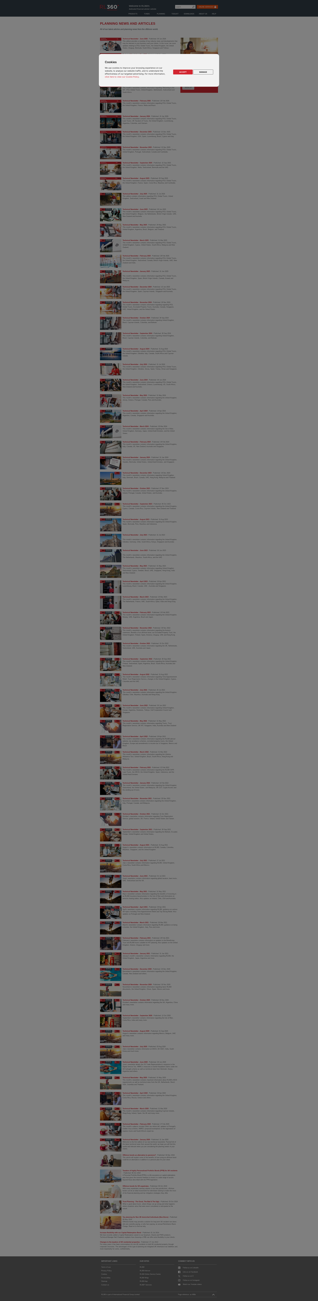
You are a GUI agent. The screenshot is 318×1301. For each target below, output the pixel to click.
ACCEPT (183, 72)
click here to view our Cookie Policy (122, 77)
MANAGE (203, 72)
